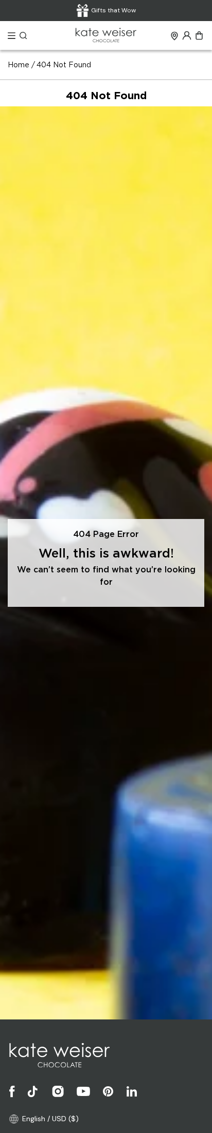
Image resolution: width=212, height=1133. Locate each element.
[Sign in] (187, 35)
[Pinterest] (108, 1091)
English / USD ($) (50, 1118)
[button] (11, 36)
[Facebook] (12, 1091)
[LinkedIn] (132, 1091)
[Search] (23, 35)
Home (18, 65)
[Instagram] (58, 1091)
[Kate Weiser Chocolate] (106, 35)
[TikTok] (33, 1091)
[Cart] (199, 35)
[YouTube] (83, 1091)
